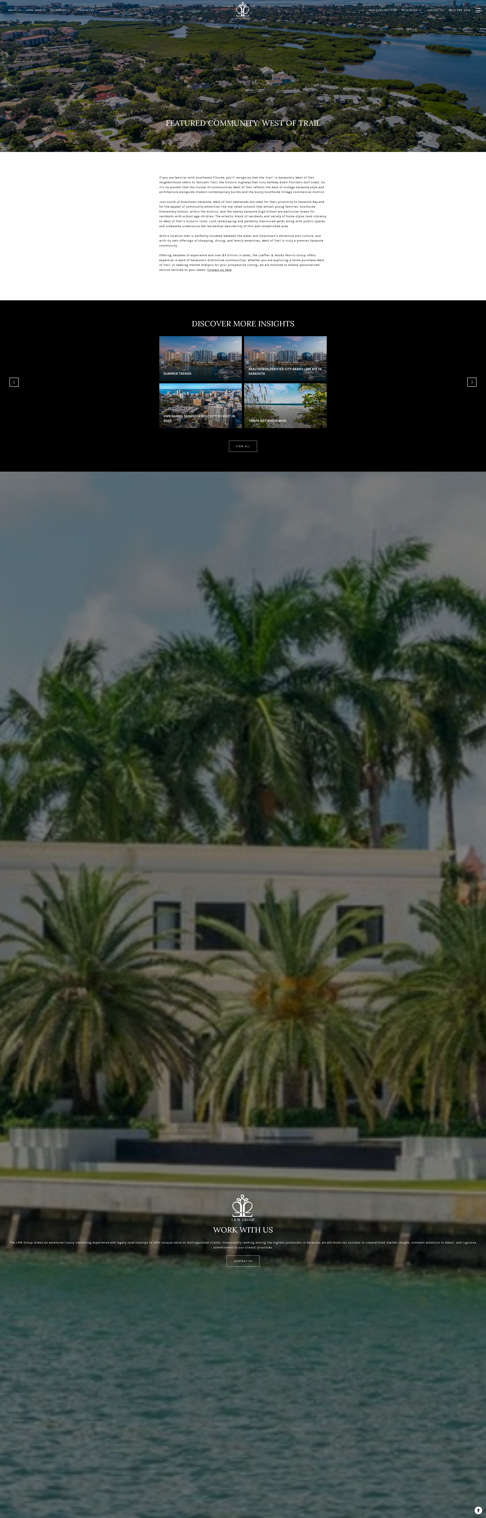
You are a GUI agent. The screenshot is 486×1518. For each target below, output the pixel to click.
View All (243, 446)
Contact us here (219, 270)
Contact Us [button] (243, 1261)
